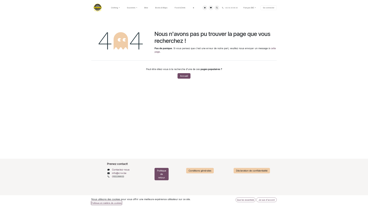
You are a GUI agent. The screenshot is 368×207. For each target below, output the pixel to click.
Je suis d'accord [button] (267, 200)
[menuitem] (115, 7)
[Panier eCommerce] (204, 7)
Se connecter (268, 8)
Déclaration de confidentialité (252, 170)
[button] (216, 7)
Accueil (184, 75)
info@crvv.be (119, 173)
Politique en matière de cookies (106, 203)
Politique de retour (161, 174)
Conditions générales (200, 170)
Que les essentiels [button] (245, 200)
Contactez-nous (121, 169)
